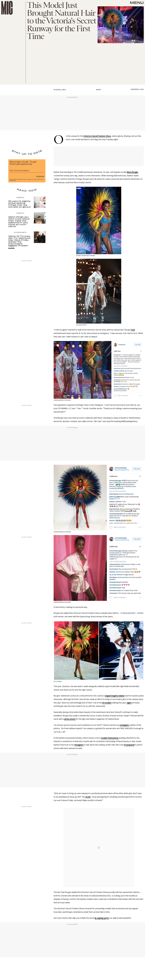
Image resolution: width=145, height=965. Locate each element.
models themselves (110, 738)
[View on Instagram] (98, 847)
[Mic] (7, 8)
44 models (106, 703)
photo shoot (70, 719)
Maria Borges (132, 172)
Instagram (124, 725)
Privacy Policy (13, 180)
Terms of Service (38, 179)
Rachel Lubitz (61, 90)
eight (129, 703)
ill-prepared (129, 745)
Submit (40, 176)
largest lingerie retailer (115, 696)
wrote (88, 797)
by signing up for (102, 918)
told (133, 330)
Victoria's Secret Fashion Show (97, 136)
